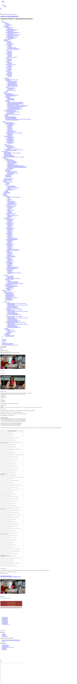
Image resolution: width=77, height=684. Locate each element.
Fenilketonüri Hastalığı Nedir (10, 293)
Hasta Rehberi (6, 158)
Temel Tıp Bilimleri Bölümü (10, 136)
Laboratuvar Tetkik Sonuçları (8, 179)
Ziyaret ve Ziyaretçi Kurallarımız (12, 161)
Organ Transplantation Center (11, 186)
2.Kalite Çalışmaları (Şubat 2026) (12, 82)
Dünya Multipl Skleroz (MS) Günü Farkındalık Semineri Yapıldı (16, 106)
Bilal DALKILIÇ (9, 133)
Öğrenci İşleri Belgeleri (9, 145)
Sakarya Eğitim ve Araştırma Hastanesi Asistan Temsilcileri (14, 132)
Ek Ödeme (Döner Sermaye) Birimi (11, 64)
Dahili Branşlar (8, 196)
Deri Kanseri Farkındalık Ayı (10, 294)
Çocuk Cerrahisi (9, 208)
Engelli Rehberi (8, 170)
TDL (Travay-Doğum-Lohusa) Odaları (11, 285)
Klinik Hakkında (9, 219)
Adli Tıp (8, 198)
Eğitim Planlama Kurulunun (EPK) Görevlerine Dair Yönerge (14, 149)
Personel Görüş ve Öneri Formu (10, 335)
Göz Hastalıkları (9, 212)
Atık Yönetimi (9, 56)
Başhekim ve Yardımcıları (9, 27)
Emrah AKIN (9, 127)
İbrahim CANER (9, 129)
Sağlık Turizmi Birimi (7, 192)
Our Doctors (7, 184)
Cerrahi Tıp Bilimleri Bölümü (10, 141)
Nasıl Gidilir (9, 221)
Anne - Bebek (6, 275)
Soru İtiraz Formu (9, 147)
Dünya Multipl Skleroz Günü (10, 295)
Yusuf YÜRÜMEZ (10, 125)
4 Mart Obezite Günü (9, 298)
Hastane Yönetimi (6, 26)
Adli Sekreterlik (8, 41)
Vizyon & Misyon (6, 25)
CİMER (3, 641)
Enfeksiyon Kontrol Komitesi (11, 90)
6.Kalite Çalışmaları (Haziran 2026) (12, 85)
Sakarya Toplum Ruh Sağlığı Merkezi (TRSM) (14, 308)
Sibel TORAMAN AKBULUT (11, 131)
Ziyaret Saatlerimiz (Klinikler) (11, 163)
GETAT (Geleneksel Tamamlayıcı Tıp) (11, 239)
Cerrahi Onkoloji (9, 207)
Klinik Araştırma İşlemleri (9, 113)
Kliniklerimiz (6, 195)
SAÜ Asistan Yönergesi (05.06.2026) (11, 150)
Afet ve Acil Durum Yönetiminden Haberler (13, 49)
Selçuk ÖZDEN (9, 126)
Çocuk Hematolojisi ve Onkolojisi (12, 204)
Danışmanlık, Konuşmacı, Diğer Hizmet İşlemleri (13, 114)
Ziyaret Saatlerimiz (4, 646)
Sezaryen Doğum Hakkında (10, 299)
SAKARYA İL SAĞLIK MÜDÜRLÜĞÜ (9, 16)
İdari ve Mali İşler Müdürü (11, 30)
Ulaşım (5, 301)
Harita (6, 315)
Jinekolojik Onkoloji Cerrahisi (11, 213)
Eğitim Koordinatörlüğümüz (10, 94)
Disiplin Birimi (8, 61)
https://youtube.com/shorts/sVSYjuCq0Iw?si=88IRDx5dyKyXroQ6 (10, 576)
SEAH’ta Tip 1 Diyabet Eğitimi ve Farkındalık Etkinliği (15, 102)
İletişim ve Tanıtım (8, 67)
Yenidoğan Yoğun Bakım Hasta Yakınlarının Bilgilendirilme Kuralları (17, 166)
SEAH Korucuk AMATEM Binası (9, 155)
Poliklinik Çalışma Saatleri (6, 645)
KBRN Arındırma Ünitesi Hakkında (12, 267)
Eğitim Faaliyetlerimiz (10, 98)
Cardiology (9, 188)
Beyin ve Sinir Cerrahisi (10, 206)
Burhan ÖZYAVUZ (10, 134)
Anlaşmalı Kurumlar (8, 176)
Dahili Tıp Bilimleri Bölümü (10, 139)
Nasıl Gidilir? (9, 45)
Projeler (5, 92)
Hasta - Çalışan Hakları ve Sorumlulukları (11, 171)
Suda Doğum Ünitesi (9, 284)
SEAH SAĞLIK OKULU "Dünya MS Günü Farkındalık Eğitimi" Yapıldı (17, 105)
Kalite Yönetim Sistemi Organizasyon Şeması (12, 79)
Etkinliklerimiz (8, 101)
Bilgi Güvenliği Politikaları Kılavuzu (11, 116)
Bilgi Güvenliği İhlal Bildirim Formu (11, 118)
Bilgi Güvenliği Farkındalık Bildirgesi (11, 117)
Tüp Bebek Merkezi (10, 287)
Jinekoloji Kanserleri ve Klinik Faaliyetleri (12, 297)
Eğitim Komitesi (9, 89)
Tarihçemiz (7, 23)
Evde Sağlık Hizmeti (9, 300)
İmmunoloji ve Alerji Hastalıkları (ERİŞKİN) (13, 197)
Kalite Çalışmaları (8, 80)
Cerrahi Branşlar (8, 205)
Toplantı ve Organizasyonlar (11, 331)
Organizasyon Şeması (7, 39)
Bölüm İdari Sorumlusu (10, 137)
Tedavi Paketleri (6, 191)
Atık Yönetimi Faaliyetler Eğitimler (12, 57)
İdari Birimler (6, 40)
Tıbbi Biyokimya (9, 216)
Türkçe (5, 5)
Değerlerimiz (7, 24)
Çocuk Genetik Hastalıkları (11, 203)
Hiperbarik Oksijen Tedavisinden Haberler (13, 250)
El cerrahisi (9, 209)
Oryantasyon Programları (11, 99)
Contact (7, 190)
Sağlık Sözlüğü (4, 649)
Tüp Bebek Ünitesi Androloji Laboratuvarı (12, 286)
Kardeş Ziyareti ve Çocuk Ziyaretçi (12, 162)
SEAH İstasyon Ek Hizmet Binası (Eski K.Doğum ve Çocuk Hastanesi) (17, 311)
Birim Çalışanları (9, 42)
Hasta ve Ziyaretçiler (7, 193)
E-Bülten (8, 330)
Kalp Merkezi (8, 257)
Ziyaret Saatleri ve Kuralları (10, 160)
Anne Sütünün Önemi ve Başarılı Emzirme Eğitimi (13, 278)
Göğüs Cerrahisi (9, 211)
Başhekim (8, 28)
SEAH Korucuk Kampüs (7, 154)
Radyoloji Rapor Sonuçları (7, 180)
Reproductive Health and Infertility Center (13, 187)
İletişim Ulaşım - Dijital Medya (6, 290)
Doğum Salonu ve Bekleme (10, 279)
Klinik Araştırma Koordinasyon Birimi (9, 110)
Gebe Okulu (9, 280)
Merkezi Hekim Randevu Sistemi (8, 178)
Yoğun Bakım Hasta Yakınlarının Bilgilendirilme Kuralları (15, 165)
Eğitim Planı (7, 100)
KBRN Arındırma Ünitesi (9, 262)
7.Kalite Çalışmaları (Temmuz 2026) (12, 86)
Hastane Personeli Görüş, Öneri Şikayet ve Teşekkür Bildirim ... (11, 640)
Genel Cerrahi (9, 210)
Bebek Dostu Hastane (10, 277)
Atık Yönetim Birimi (8, 53)
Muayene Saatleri (8, 169)
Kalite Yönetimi (6, 78)
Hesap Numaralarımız (5, 636)
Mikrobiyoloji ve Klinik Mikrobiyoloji (12, 215)
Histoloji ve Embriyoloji (10, 214)
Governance (7, 182)
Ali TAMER (9, 128)
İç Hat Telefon (9, 43)
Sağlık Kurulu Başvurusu (9, 174)
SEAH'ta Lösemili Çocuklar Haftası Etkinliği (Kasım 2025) (15, 103)
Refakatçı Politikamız (10, 164)
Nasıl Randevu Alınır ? (9, 159)
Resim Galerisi (4, 635)
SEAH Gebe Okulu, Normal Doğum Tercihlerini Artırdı (15, 283)
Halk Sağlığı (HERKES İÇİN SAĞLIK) (8, 647)
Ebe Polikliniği (8, 288)
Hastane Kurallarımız (5, 644)
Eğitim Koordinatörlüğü (7, 93)
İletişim (7, 115)
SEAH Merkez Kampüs (7, 152)
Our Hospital (7, 183)
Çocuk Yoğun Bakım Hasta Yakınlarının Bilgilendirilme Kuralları (16, 167)
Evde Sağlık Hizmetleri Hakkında (12, 238)
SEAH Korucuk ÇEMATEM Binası (9, 156)
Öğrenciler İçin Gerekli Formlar (10, 146)
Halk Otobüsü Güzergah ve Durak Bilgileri (12, 321)
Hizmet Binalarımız (5, 151)
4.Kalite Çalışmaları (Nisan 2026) (12, 83)
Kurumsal (3, 21)
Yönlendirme (4, 157)
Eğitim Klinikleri (9, 138)
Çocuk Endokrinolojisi (10, 201)
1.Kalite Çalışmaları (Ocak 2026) (12, 81)
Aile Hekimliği (9, 199)
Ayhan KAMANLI (10, 130)
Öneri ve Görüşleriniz (7, 334)
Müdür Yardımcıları (10, 31)
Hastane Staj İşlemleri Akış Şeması (10, 95)
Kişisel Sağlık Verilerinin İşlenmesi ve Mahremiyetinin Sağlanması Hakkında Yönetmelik (18, 119)
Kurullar (7, 91)
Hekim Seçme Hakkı (10, 173)
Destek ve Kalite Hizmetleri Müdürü (12, 35)
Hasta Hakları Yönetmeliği (11, 172)
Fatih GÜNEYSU (10, 124)
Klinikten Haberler (10, 220)
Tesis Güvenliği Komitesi (11, 88)
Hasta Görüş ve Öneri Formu (10, 336)
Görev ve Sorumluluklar (10, 112)
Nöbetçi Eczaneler (8, 175)
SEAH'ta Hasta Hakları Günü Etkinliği (12, 104)
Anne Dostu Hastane (10, 276)
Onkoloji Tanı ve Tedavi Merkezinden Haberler (14, 272)
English (5, 6)
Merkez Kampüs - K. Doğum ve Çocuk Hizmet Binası (15, 309)
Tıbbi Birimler (4, 194)
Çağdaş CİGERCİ (10, 135)
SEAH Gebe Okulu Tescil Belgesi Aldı (13, 281)
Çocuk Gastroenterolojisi (10, 202)
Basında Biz (4, 634)
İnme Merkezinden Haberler (11, 256)
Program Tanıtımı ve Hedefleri (8, 122)
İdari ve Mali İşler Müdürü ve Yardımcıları (12, 29)
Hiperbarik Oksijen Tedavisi (10, 244)
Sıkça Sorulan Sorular (10, 231)
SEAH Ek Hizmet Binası (7, 153)
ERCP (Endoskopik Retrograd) (10, 228)
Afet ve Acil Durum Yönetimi (10, 44)
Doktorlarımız (9, 227)
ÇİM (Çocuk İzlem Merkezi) (10, 223)
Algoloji (8, 200)
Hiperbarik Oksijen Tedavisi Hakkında (12, 249)
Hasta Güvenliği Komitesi (11, 87)
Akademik (3, 121)
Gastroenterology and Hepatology (12, 189)
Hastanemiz (5, 22)
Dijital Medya (6, 328)
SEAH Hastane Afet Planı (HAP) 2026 (13, 48)
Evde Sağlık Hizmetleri (9, 233)
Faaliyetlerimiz (8, 97)
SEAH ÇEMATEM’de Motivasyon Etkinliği (13, 109)
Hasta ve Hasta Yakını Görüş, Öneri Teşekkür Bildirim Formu (11, 639)
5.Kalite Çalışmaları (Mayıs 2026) (12, 84)
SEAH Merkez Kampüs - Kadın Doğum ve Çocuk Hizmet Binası (16, 303)
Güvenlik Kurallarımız (10, 168)
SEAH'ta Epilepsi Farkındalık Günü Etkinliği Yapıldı (14, 108)
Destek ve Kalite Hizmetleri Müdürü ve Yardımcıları (13, 34)
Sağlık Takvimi (9, 332)
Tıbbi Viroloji (9, 217)
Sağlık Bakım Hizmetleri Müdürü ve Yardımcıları (13, 32)
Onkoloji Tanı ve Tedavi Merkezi (10, 268)
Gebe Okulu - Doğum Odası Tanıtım (12, 282)
